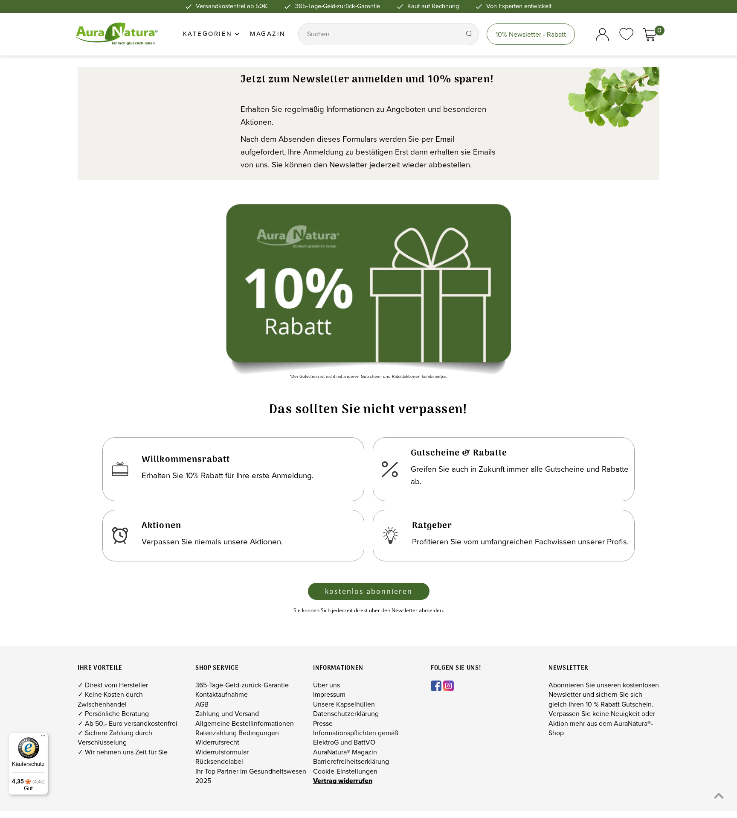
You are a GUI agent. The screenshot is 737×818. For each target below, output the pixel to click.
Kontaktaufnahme (221, 694)
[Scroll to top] (718, 795)
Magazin (268, 33)
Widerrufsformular (222, 752)
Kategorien (209, 33)
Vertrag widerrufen (342, 781)
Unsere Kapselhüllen (344, 704)
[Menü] (43, 738)
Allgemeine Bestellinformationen (244, 723)
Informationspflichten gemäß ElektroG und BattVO (355, 737)
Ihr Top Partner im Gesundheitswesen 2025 (250, 776)
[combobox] (380, 34)
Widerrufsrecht (217, 742)
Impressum (329, 694)
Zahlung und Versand (227, 714)
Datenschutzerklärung (346, 714)
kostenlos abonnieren (368, 591)
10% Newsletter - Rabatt (531, 34)
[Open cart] (649, 34)
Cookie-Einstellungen (345, 771)
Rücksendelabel (219, 761)
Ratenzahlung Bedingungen (237, 733)
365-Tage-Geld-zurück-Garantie (242, 685)
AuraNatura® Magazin (345, 752)
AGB (202, 704)
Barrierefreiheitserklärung (351, 761)
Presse (323, 723)
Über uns (326, 685)
